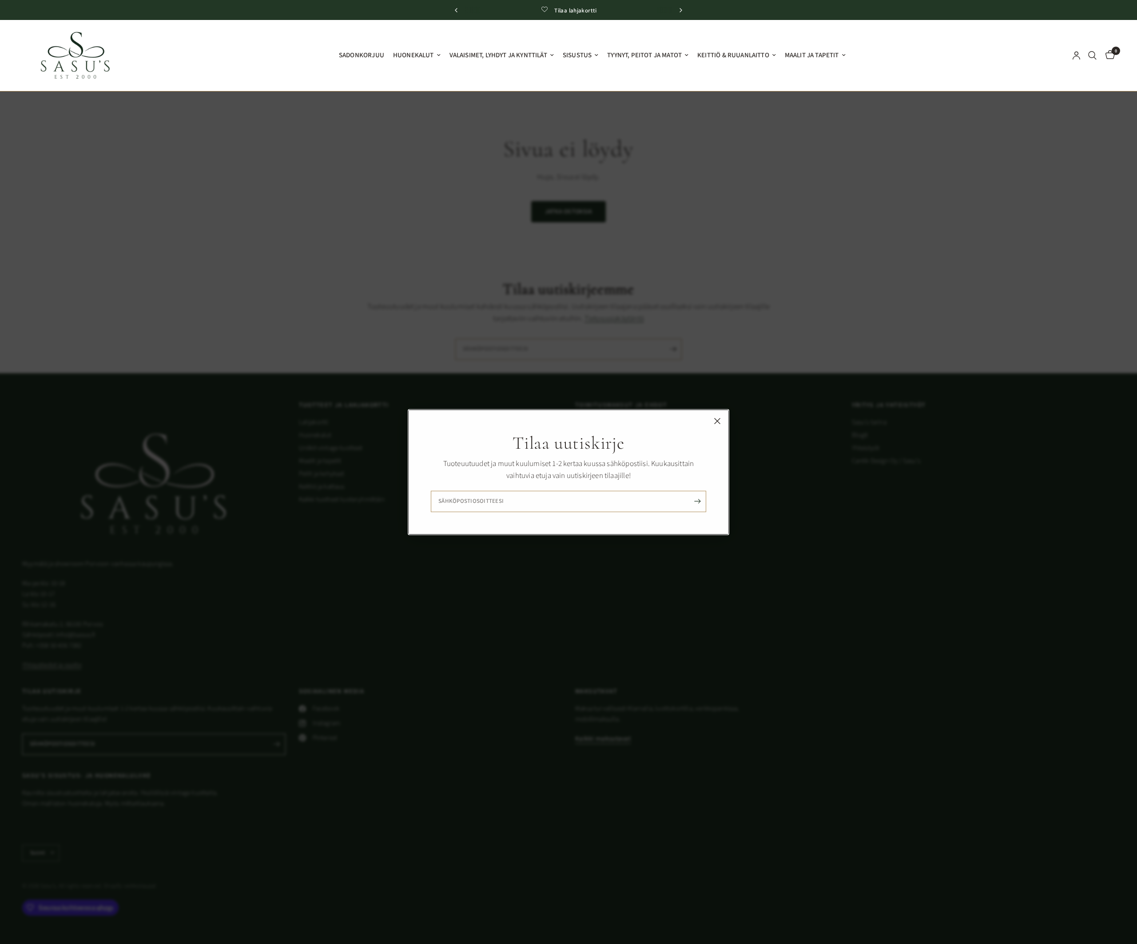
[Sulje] (717, 420)
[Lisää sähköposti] (697, 501)
